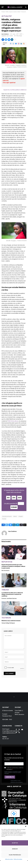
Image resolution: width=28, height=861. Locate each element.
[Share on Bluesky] (9, 39)
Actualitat (7, 16)
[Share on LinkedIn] (12, 39)
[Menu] (3, 7)
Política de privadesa (18, 859)
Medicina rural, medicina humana (11, 620)
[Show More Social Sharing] (15, 39)
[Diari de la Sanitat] (15, 7)
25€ (13, 498)
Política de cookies (9, 859)
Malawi (15, 516)
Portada (3, 11)
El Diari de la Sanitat (7, 710)
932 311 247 (5, 738)
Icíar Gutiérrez (5, 34)
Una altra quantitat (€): (11, 503)
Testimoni (6, 618)
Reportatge (7, 562)
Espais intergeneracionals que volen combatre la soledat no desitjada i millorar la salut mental (13, 566)
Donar (14, 507)
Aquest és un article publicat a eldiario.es (14, 90)
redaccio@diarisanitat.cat (9, 733)
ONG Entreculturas (13, 421)
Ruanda (4, 518)
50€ (19, 498)
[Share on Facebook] (3, 39)
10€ (8, 498)
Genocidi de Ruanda (7, 516)
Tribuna (5, 590)
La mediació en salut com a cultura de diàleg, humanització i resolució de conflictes (12, 594)
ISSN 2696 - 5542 (7, 719)
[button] (25, 826)
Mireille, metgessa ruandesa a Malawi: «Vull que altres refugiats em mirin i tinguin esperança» (11, 25)
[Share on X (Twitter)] (6, 39)
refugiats (21, 516)
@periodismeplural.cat (13, 731)
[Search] (25, 7)
